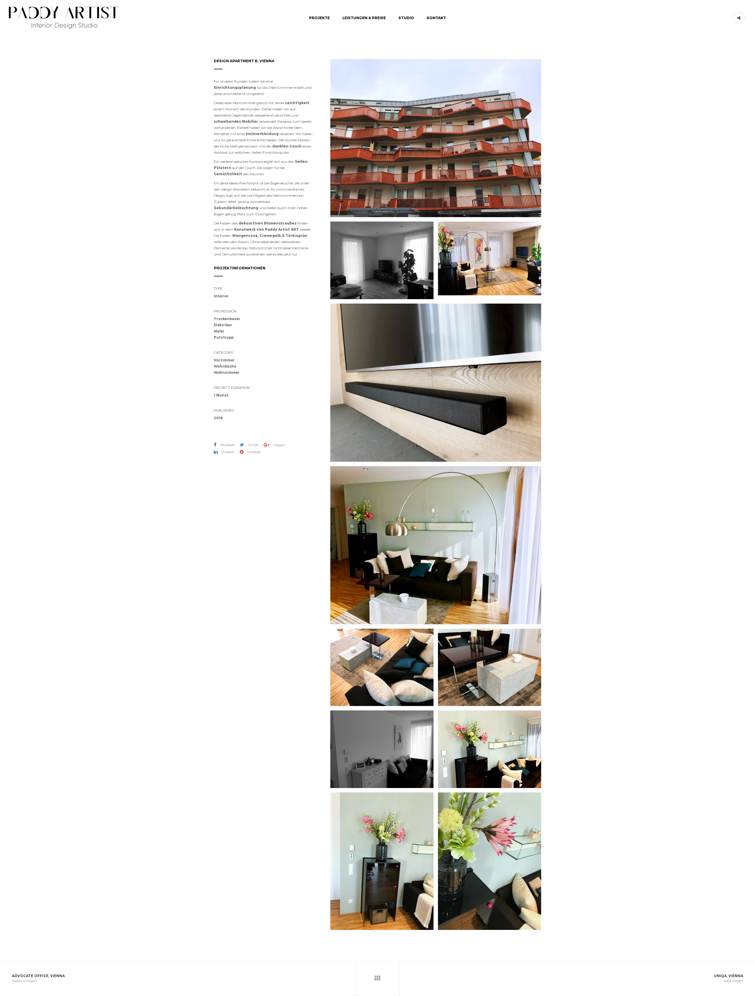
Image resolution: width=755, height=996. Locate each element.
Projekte (319, 18)
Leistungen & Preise (364, 18)
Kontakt (436, 18)
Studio (406, 18)
